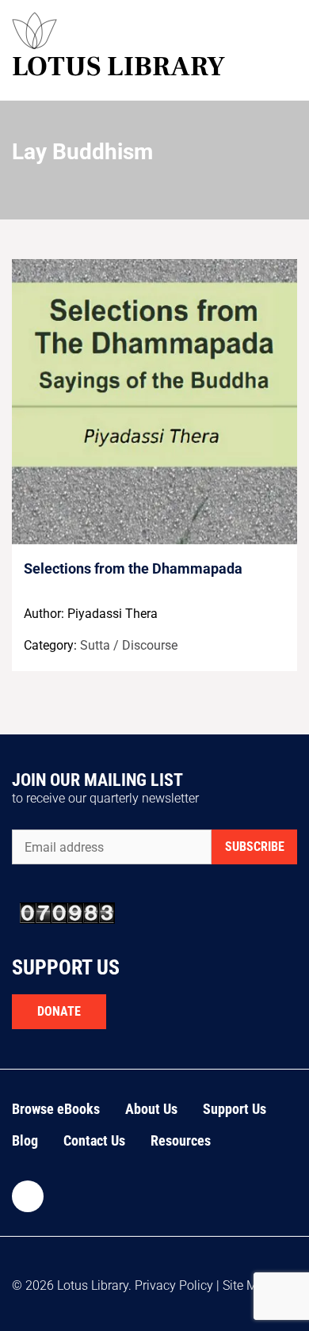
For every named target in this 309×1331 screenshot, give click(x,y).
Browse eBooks (56, 1108)
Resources (181, 1140)
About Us (151, 1108)
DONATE (59, 1011)
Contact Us (94, 1140)
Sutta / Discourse (128, 645)
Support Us (234, 1108)
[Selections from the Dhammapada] (154, 401)
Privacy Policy (174, 1285)
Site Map (247, 1285)
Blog (25, 1140)
